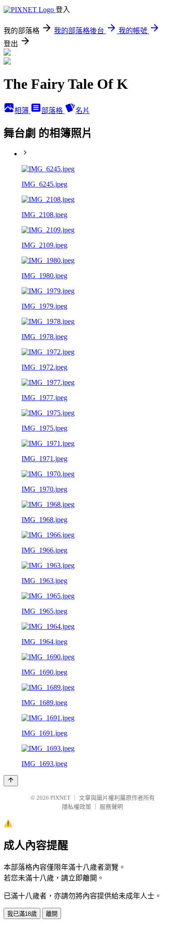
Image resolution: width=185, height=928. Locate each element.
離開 (51, 914)
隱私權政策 (76, 806)
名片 (82, 110)
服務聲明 (111, 806)
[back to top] (11, 780)
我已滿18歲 (22, 914)
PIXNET (60, 797)
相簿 (22, 110)
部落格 (53, 110)
